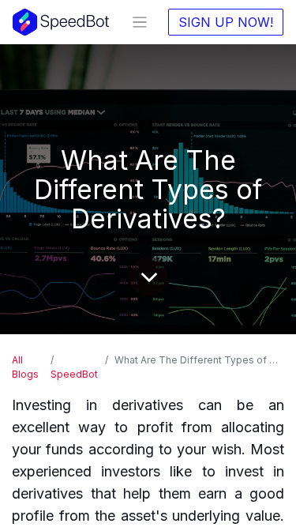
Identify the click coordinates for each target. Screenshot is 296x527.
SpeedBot (74, 374)
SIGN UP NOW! (225, 22)
